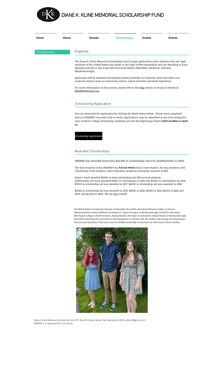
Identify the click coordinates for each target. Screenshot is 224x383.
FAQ (142, 87)
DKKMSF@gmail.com (87, 90)
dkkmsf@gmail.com (135, 320)
